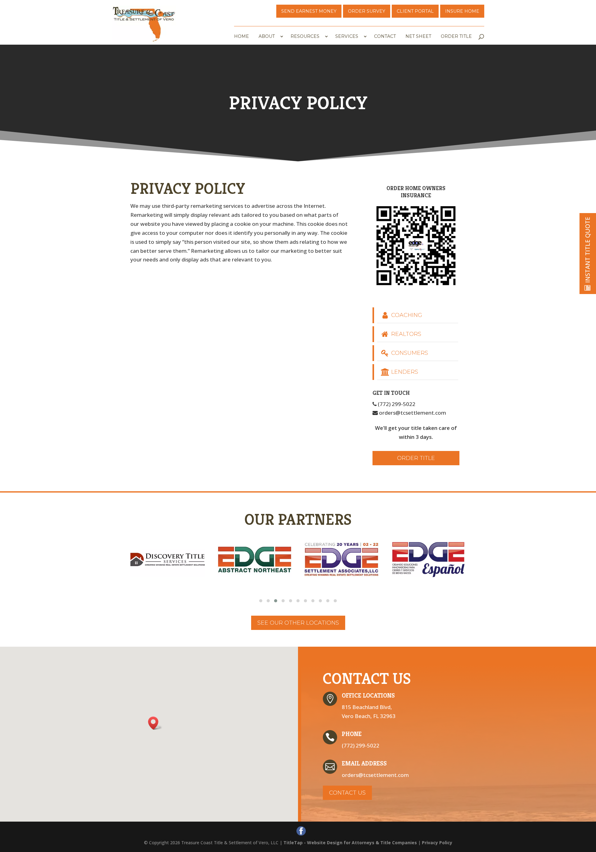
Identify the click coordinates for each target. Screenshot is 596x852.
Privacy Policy (437, 842)
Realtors (405, 334)
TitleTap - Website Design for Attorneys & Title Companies (350, 842)
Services (346, 36)
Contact (385, 36)
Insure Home (462, 11)
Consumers (409, 353)
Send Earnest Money (308, 11)
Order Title (456, 36)
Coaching (406, 315)
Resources (305, 36)
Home (241, 36)
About (267, 36)
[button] (260, 601)
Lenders (404, 371)
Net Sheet (418, 36)
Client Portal (415, 11)
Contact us (347, 792)
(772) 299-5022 (396, 404)
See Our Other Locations (298, 622)
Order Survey (366, 11)
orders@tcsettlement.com (412, 412)
